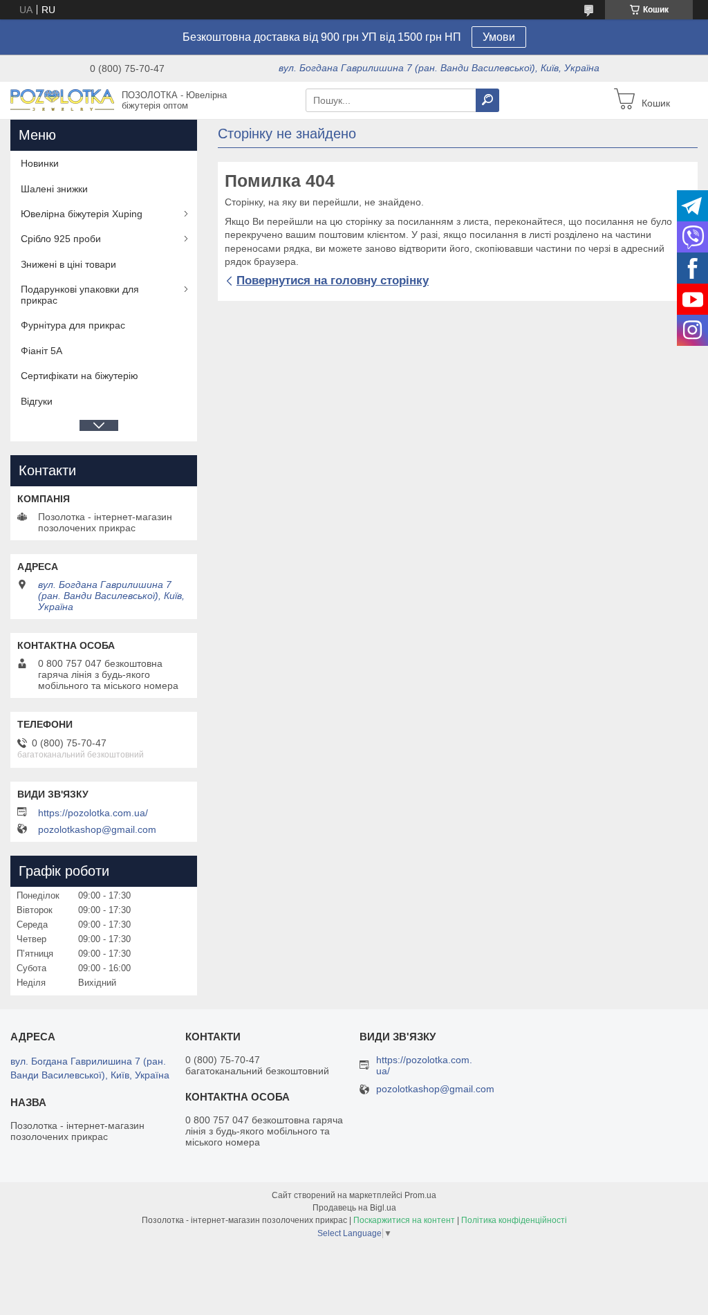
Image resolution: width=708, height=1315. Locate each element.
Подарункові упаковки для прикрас (80, 295)
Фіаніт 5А (41, 350)
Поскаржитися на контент (404, 1220)
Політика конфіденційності (514, 1220)
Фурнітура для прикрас (73, 325)
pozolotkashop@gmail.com (97, 829)
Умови (499, 37)
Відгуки (37, 401)
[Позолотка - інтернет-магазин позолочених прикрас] (62, 99)
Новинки (40, 163)
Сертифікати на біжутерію (79, 375)
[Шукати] (487, 100)
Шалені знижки (54, 188)
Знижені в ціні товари (68, 264)
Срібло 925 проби (61, 238)
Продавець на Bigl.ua (354, 1208)
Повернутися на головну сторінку (332, 280)
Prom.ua (420, 1195)
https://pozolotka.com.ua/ (93, 812)
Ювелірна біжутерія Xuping (81, 213)
